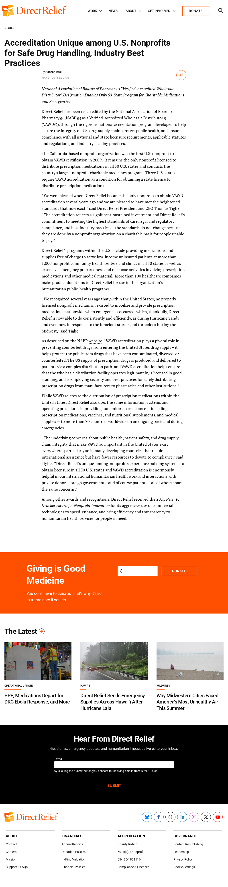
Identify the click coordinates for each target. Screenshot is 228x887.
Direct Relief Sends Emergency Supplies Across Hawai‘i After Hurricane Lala (112, 702)
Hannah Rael (53, 71)
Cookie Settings (184, 867)
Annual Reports (72, 844)
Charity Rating (127, 844)
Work (92, 11)
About (131, 11)
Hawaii (85, 685)
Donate (179, 571)
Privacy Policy (183, 859)
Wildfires (163, 685)
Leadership (181, 852)
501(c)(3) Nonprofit (131, 852)
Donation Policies (74, 852)
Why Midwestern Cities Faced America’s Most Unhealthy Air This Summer (187, 702)
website (95, 340)
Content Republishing (188, 844)
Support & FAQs (17, 867)
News (113, 11)
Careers (11, 852)
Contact (11, 844)
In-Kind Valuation (74, 859)
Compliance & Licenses (133, 867)
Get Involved (159, 11)
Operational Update (18, 685)
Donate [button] (195, 11)
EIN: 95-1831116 (129, 859)
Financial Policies (73, 867)
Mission (11, 859)
